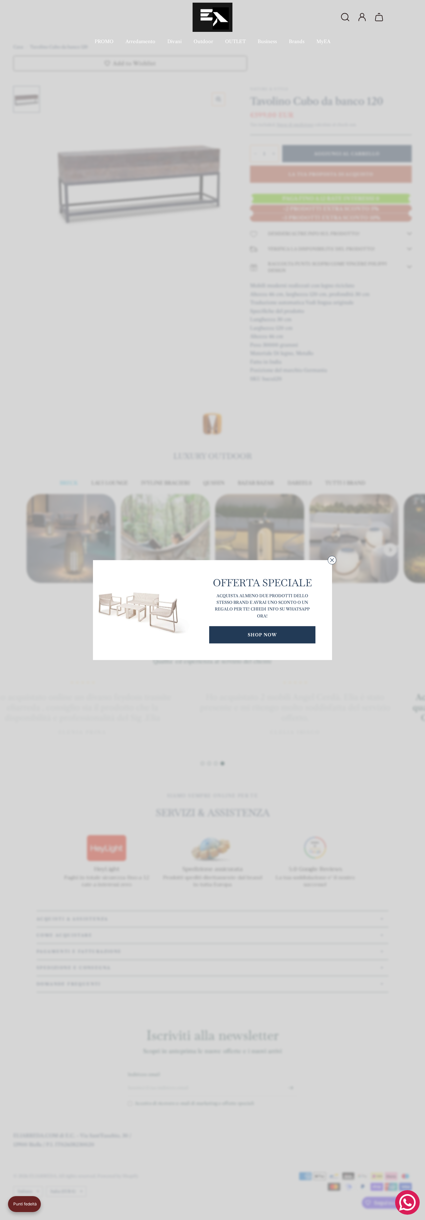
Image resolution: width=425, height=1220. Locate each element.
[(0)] (380, 17)
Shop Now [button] (262, 634)
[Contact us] (407, 1202)
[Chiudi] (332, 560)
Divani (174, 41)
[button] (24, 1204)
